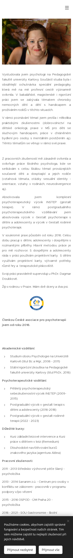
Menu (67, 7)
